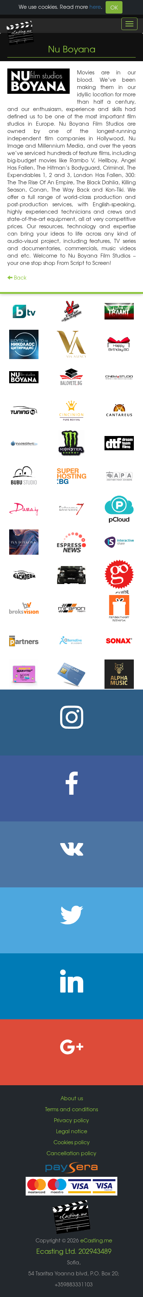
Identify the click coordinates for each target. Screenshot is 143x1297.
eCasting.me (96, 1240)
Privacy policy (71, 1120)
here (95, 6)
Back (19, 277)
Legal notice (71, 1131)
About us (71, 1098)
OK (114, 7)
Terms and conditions (71, 1109)
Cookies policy (72, 1142)
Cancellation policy (71, 1153)
